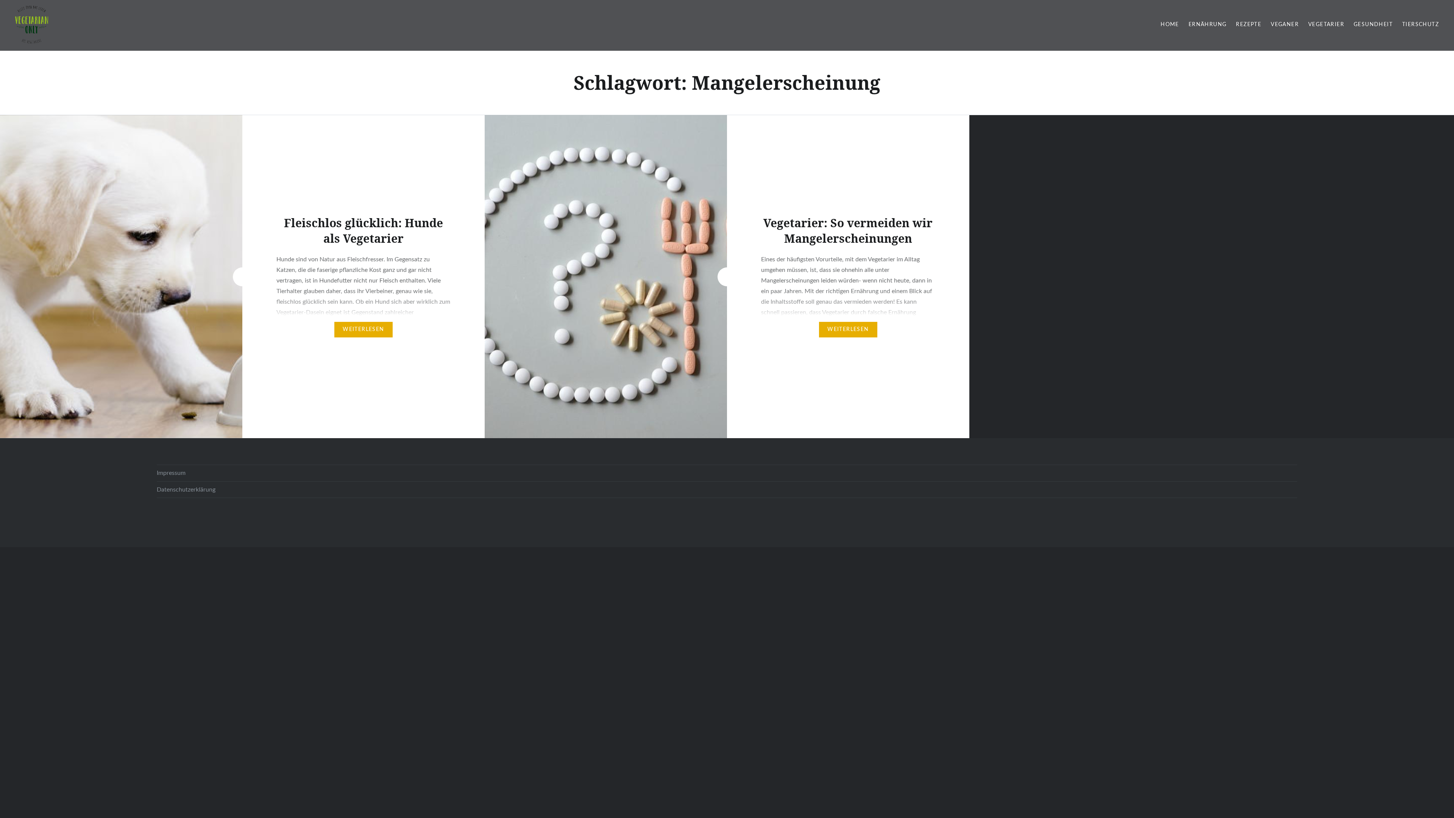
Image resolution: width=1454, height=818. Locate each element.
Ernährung (1208, 24)
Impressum (171, 473)
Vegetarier (1326, 24)
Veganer (1285, 24)
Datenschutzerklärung (186, 490)
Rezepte (1248, 24)
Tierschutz (1420, 24)
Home (1170, 24)
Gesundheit (1373, 24)
